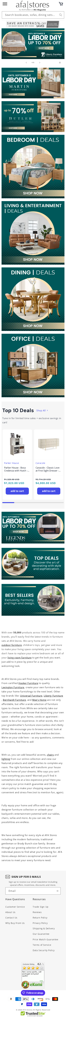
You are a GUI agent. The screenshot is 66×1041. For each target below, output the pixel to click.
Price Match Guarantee (45, 939)
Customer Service (15, 906)
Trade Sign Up (41, 906)
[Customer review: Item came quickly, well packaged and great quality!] (33, 975)
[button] (61, 4)
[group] (33, 43)
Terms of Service (42, 944)
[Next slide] (39, 62)
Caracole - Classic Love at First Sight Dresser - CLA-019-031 (47, 469)
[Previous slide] (26, 62)
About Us (10, 912)
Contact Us (11, 917)
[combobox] (33, 14)
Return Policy (40, 917)
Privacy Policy (40, 923)
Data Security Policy (44, 950)
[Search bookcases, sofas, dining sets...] (60, 14)
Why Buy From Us (15, 923)
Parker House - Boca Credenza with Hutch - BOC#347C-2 (15, 469)
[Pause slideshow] (61, 62)
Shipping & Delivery (44, 928)
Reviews (37, 912)
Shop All (41, 410)
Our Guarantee (41, 933)
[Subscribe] (57, 891)
